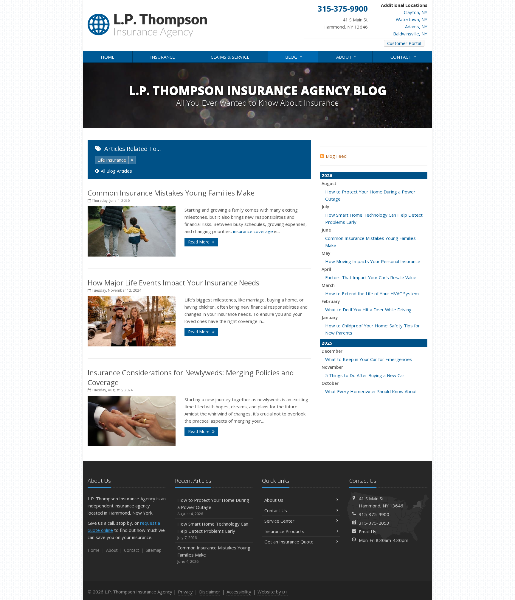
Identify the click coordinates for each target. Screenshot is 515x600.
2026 (327, 175)
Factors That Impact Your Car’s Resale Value (370, 277)
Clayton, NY (415, 12)
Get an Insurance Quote (289, 542)
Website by (273, 592)
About (347, 56)
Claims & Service (230, 57)
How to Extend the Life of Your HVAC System (372, 293)
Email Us (367, 532)
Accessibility (239, 592)
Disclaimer (209, 592)
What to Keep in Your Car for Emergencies (368, 359)
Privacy (185, 592)
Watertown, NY (411, 19)
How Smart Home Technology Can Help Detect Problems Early (212, 530)
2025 (327, 343)
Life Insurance (111, 160)
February (331, 301)
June (326, 230)
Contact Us (275, 510)
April (326, 269)
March (328, 285)
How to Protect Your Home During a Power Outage (213, 506)
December (332, 351)
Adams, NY (416, 26)
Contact (404, 56)
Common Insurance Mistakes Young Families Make (171, 193)
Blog (294, 56)
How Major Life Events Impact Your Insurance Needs (173, 283)
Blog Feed (336, 156)
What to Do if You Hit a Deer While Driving (368, 309)
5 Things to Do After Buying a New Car (364, 375)
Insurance (162, 57)
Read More (199, 242)
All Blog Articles (116, 171)
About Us (273, 500)
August (329, 183)
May (326, 253)
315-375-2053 (374, 523)
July (325, 207)
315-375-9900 (374, 514)
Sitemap (154, 550)
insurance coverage (253, 231)
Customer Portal (404, 43)
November (332, 367)
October (330, 383)
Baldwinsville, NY (410, 34)
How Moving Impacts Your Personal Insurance (372, 261)
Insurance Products (284, 531)
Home (107, 57)
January (330, 317)
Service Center (279, 521)
